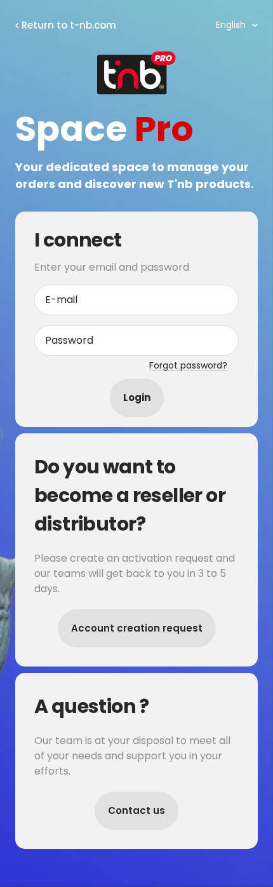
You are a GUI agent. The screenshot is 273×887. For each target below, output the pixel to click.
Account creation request (137, 628)
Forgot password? (188, 365)
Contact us (136, 810)
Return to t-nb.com (69, 25)
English (231, 24)
